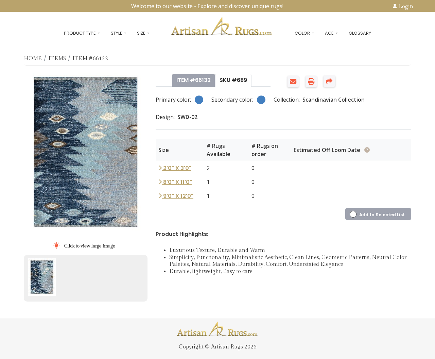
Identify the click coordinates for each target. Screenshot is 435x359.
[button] (295, 84)
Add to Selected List (382, 215)
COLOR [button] (303, 33)
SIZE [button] (141, 33)
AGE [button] (329, 33)
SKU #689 (233, 80)
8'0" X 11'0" (177, 182)
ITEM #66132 (193, 80)
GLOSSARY (360, 33)
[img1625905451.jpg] (42, 277)
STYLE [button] (117, 33)
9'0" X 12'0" (177, 196)
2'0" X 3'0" (176, 168)
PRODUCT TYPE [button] (80, 33)
